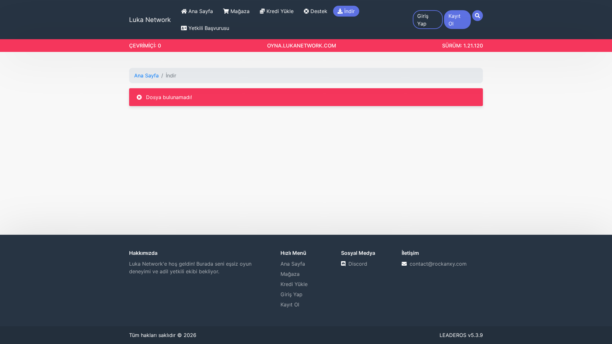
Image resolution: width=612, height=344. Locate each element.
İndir (349, 11)
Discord (357, 264)
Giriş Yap (422, 20)
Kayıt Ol (454, 20)
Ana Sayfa (200, 11)
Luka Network (150, 20)
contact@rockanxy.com (437, 264)
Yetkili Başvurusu (208, 28)
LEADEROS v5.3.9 (461, 335)
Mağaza (239, 11)
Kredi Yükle (279, 11)
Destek (318, 11)
